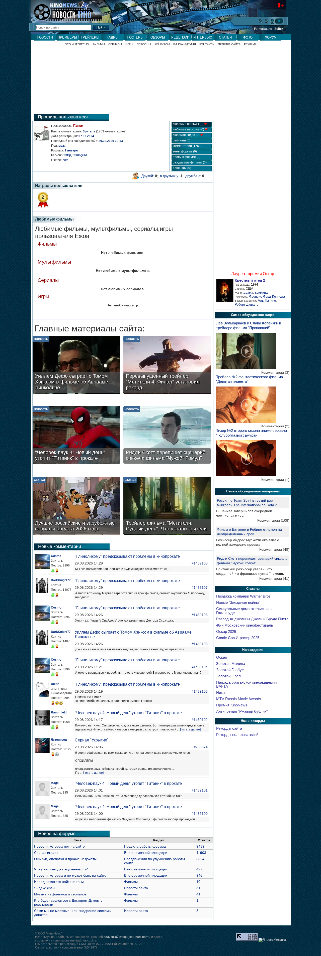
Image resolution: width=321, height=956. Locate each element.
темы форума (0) (185, 151)
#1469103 (200, 691)
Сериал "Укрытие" (92, 740)
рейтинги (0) (181, 140)
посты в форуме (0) (186, 157)
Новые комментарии (59, 546)
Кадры (112, 37)
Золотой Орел (228, 676)
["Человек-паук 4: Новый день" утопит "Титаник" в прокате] (76, 435)
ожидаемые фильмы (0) (190, 162)
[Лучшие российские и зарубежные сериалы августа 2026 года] (76, 506)
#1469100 (200, 814)
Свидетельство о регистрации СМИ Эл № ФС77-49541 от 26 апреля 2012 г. (89, 944)
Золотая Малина (230, 664)
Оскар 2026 (226, 632)
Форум (271, 37)
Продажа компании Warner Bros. (244, 596)
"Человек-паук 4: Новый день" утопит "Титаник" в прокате (128, 713)
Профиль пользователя (63, 116)
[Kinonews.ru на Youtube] (279, 21)
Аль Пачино (267, 300)
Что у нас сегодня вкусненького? (61, 869)
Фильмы (99, 44)
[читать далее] (190, 729)
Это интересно (77, 44)
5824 (200, 859)
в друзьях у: (169, 176)
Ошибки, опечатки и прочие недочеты (65, 859)
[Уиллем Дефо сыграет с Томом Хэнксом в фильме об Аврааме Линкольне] (76, 365)
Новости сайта (136, 888)
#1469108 (200, 563)
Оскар (221, 657)
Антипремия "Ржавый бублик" (242, 711)
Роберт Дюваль (246, 304)
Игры (129, 44)
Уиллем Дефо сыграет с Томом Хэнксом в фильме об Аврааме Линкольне (133, 634)
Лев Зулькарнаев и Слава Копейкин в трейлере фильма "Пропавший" (248, 325)
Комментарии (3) (275, 372)
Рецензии (180, 37)
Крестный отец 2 (250, 280)
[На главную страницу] (64, 10)
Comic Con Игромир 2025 (237, 638)
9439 (200, 846)
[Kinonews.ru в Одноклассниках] (272, 21)
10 (198, 882)
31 (198, 888)
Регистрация (263, 29)
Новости (45, 37)
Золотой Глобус (230, 670)
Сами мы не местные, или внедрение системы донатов (72, 913)
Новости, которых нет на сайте (59, 846)
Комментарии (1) (275, 480)
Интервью (202, 37)
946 (199, 875)
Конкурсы (162, 44)
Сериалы (115, 44)
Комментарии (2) (275, 426)
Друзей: (147, 176)
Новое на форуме (56, 833)
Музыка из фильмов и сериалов (60, 894)
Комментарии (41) (274, 579)
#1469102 (200, 720)
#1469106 (200, 615)
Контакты (206, 44)
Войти (278, 29)
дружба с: (193, 176)
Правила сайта (229, 44)
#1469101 (200, 790)
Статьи (225, 37)
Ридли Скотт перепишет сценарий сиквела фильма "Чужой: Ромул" (252, 560)
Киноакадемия (184, 44)
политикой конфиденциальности (127, 937)
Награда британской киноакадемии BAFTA (246, 684)
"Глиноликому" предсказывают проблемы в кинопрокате (127, 556)
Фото (248, 37)
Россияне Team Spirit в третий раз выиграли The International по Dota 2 (247, 502)
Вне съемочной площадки (145, 853)
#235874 (201, 747)
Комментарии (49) (274, 549)
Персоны (144, 44)
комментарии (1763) (187, 146)
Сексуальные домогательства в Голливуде (244, 611)
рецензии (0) (182, 168)
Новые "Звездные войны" (238, 603)
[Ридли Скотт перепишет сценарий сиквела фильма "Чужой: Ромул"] (167, 435)
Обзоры (157, 37)
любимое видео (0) (186, 135)
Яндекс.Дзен (44, 888)
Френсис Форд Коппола (267, 296)
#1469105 (200, 644)
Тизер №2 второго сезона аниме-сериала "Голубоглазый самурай (251, 432)
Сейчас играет (46, 853)
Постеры (135, 37)
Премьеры (67, 37)
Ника (220, 693)
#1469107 (200, 588)
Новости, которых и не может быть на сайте (70, 875)
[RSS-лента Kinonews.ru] (261, 21)
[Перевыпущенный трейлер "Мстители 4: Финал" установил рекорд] (167, 365)
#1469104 (200, 667)
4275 (200, 869)
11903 (201, 853)
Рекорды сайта (229, 728)
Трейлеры (90, 37)
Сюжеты (253, 589)
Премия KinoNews (231, 705)
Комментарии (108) (273, 520)
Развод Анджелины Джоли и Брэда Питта (252, 619)
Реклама (250, 44)
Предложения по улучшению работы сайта (154, 861)
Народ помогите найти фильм (59, 882)
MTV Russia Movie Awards (238, 699)
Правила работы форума (145, 846)
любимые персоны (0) (189, 129)
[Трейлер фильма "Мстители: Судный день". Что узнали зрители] (167, 506)
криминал (262, 292)
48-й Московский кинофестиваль (244, 625)
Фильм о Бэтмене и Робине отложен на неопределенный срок (249, 531)
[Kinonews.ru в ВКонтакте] (266, 21)
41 (198, 894)
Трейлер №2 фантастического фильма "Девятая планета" (249, 379)
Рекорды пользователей (237, 735)
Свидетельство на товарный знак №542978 (66, 947)
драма (248, 292)
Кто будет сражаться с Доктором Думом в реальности (68, 902)
